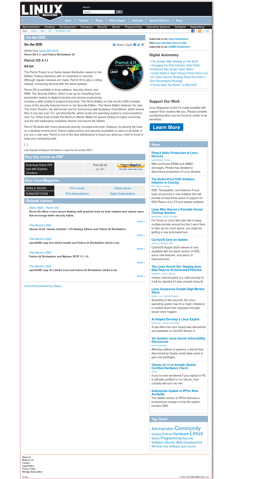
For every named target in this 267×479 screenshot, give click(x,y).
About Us (26, 457)
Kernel (165, 216)
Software (180, 27)
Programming (133, 27)
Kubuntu (159, 186)
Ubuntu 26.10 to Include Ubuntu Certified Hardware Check (173, 366)
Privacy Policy (29, 468)
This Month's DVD (40, 225)
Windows (157, 446)
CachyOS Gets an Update (169, 239)
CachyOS (164, 243)
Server (116, 27)
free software (171, 446)
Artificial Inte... (156, 273)
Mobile (155, 438)
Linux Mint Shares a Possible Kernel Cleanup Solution (177, 211)
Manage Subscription (32, 471)
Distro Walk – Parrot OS (43, 208)
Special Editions (159, 20)
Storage (167, 160)
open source (188, 446)
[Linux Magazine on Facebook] (192, 30)
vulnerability (174, 323)
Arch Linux (155, 243)
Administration (31, 27)
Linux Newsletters (178, 39)
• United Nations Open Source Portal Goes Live (178, 73)
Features (83, 20)
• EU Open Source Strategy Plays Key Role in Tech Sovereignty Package (177, 79)
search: (86, 7)
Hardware (87, 27)
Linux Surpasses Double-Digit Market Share (177, 290)
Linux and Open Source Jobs (170, 42)
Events (167, 434)
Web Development (189, 442)
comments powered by (43, 286)
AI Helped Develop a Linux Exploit (175, 319)
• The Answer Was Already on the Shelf (173, 61)
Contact (26, 462)
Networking (197, 27)
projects (167, 186)
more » (141, 221)
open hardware (157, 160)
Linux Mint (173, 216)
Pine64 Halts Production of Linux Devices (174, 154)
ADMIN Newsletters (179, 46)
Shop (179, 20)
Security (102, 27)
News (68, 20)
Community (188, 428)
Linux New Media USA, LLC (197, 476)
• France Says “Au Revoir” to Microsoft (173, 85)
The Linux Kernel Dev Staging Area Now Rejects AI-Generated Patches (176, 268)
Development (67, 27)
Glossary (25, 477)
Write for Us (28, 459)
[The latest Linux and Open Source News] (199, 30)
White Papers (117, 20)
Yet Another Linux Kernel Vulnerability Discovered (178, 340)
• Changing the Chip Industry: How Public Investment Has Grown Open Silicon (174, 67)
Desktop (50, 27)
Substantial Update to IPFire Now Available (174, 392)
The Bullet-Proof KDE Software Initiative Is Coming (173, 181)
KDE (153, 186)
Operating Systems (158, 27)
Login (207, 30)
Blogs (99, 20)
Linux (161, 296)
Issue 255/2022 (48, 50)
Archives (137, 20)
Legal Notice (28, 465)
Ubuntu (154, 371)
